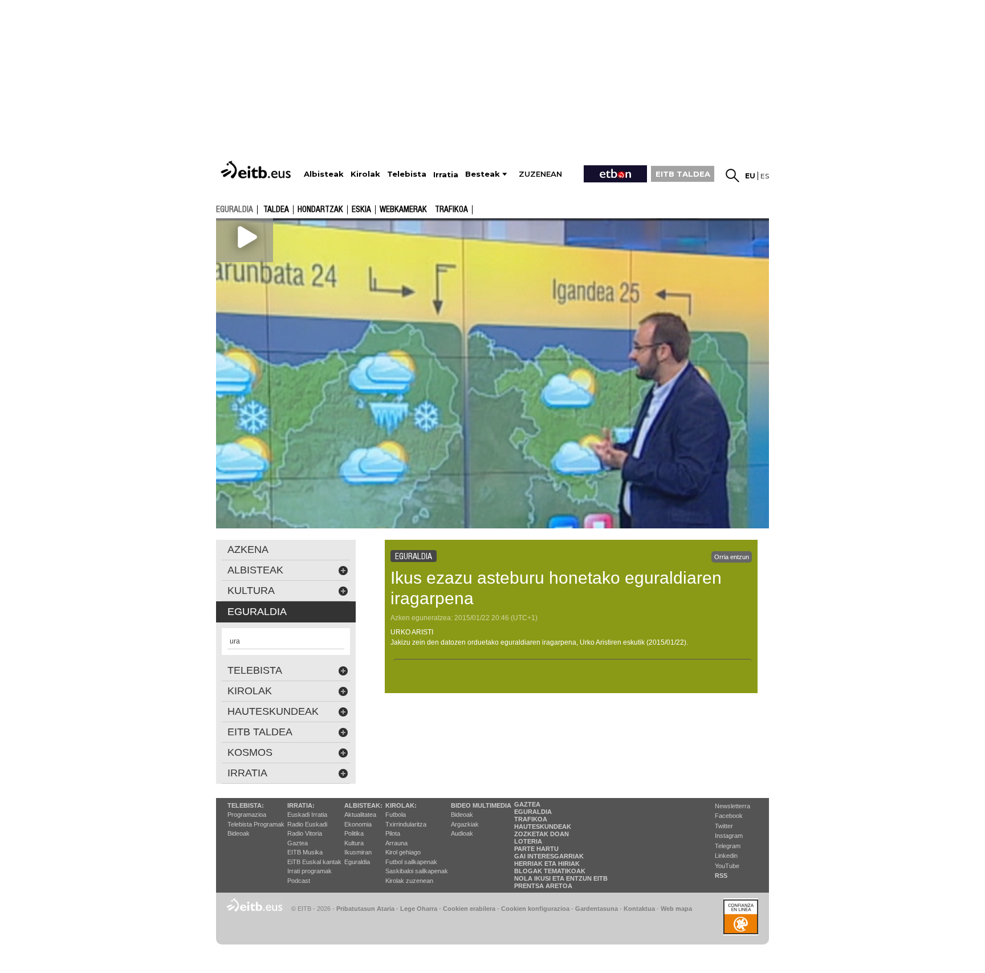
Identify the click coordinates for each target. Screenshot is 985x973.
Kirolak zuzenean (409, 880)
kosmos (249, 752)
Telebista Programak (255, 824)
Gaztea (297, 843)
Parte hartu (536, 848)
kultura (251, 590)
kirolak (249, 691)
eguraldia (234, 209)
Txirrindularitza (405, 824)
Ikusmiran (358, 852)
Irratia (247, 773)
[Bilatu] (732, 175)
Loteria (528, 841)
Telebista (254, 670)
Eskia (361, 209)
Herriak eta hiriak (547, 863)
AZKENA (247, 549)
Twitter (724, 826)
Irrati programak (309, 871)
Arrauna (396, 843)
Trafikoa (451, 209)
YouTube (727, 865)
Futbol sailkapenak (411, 861)
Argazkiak (465, 824)
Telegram (727, 845)
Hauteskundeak (542, 826)
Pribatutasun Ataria (365, 908)
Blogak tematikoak (549, 871)
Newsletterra (732, 806)
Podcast (298, 880)
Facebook (729, 815)
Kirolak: (401, 805)
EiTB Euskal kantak (314, 861)
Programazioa (246, 814)
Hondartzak (320, 209)
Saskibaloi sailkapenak (416, 871)
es (764, 176)
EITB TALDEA (683, 173)
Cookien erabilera (469, 908)
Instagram (729, 835)
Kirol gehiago (403, 852)
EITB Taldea (259, 732)
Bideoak (238, 833)
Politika (354, 833)
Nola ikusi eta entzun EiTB (561, 878)
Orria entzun (731, 556)
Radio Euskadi (307, 824)
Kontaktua (639, 908)
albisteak (255, 570)
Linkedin (726, 855)
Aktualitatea (360, 814)
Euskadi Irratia (307, 814)
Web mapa (676, 908)
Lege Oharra (418, 908)
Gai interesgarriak (549, 856)
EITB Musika (305, 852)
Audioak (462, 833)
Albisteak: (363, 805)
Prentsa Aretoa (543, 885)
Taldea (276, 209)
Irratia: (301, 805)
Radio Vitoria (304, 833)
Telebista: (245, 805)
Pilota (392, 833)
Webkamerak (403, 209)
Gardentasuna (596, 908)
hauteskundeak (273, 711)
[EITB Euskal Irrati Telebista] (257, 169)
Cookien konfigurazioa (535, 908)
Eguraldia (357, 861)
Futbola (395, 814)
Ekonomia (358, 824)
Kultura (354, 843)
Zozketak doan (541, 833)
